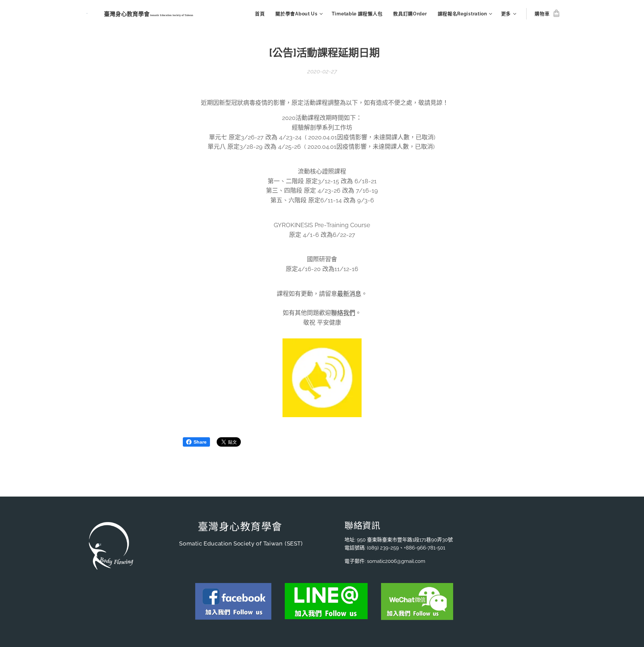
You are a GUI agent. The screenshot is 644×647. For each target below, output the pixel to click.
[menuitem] (261, 13)
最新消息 (349, 293)
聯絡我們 (343, 312)
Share (200, 442)
